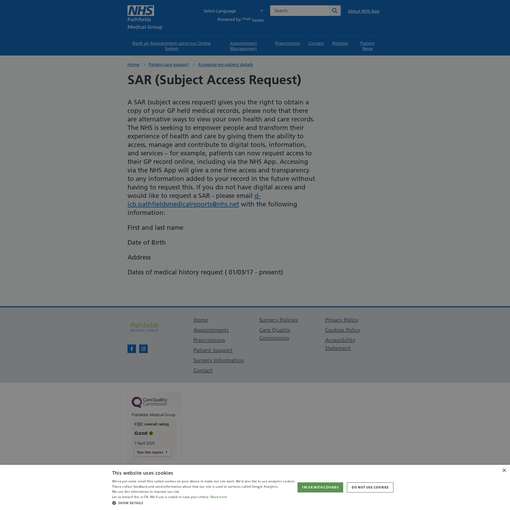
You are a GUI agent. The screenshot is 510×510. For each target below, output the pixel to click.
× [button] (504, 471)
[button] (204, 503)
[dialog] (255, 487)
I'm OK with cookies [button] (320, 487)
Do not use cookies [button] (370, 487)
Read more (218, 497)
